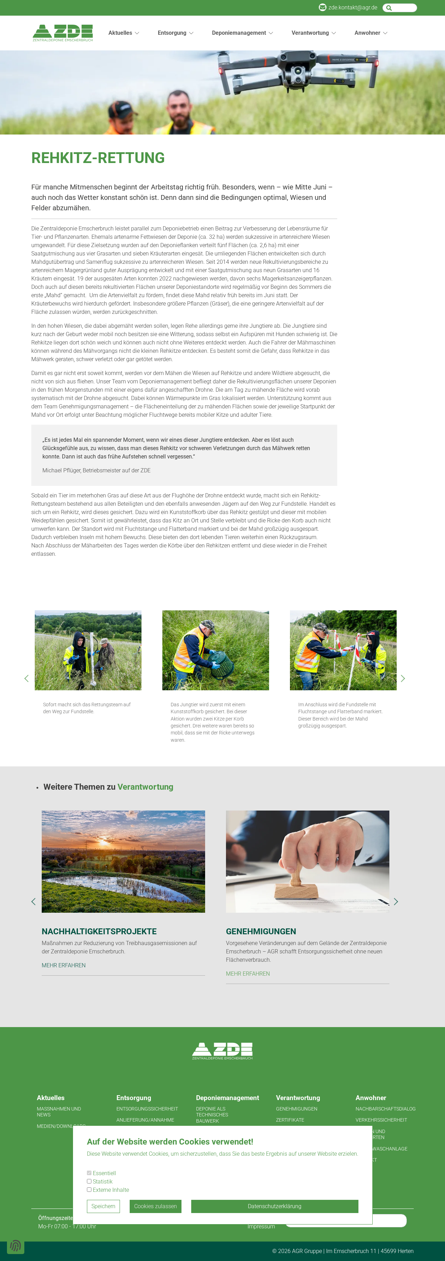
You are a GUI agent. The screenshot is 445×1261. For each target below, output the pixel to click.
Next (403, 680)
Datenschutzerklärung (274, 1206)
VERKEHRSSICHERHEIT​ (381, 1120)
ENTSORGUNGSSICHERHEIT (145, 1109)
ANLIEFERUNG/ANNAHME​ (145, 1120)
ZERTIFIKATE (290, 1120)
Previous (27, 680)
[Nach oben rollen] (429, 1245)
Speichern (103, 1206)
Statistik (102, 1181)
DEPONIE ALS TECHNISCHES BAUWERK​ (212, 1115)
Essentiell (103, 1173)
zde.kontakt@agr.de (353, 7)
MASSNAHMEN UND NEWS (59, 1112)
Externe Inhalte (110, 1190)
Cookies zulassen (155, 1206)
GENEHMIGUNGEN (296, 1109)
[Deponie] (63, 33)
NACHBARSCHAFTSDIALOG (385, 1109)
